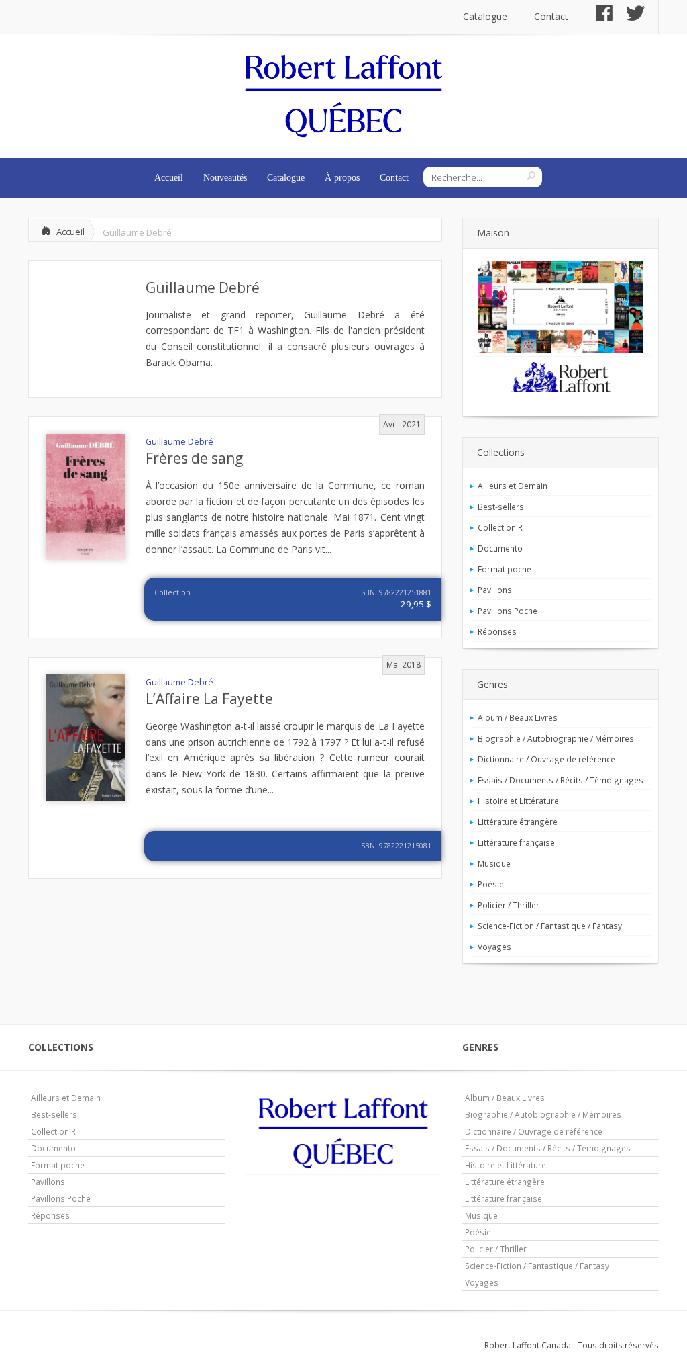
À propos (342, 178)
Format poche (504, 569)
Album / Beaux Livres (518, 717)
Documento (500, 548)
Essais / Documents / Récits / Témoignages (560, 780)
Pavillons (495, 589)
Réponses (497, 631)
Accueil (168, 178)
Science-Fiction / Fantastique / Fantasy (550, 925)
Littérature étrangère (518, 821)
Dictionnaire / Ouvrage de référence (546, 759)
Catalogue (485, 16)
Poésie (491, 884)
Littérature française (516, 842)
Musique (494, 863)
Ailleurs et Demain (512, 485)
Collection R (500, 527)
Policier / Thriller (508, 904)
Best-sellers (501, 506)
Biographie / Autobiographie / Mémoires (556, 738)
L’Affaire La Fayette (209, 698)
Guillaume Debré (203, 287)
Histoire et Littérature (518, 800)
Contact (551, 16)
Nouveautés (225, 178)
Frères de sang (194, 458)
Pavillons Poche (507, 610)
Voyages (494, 946)
